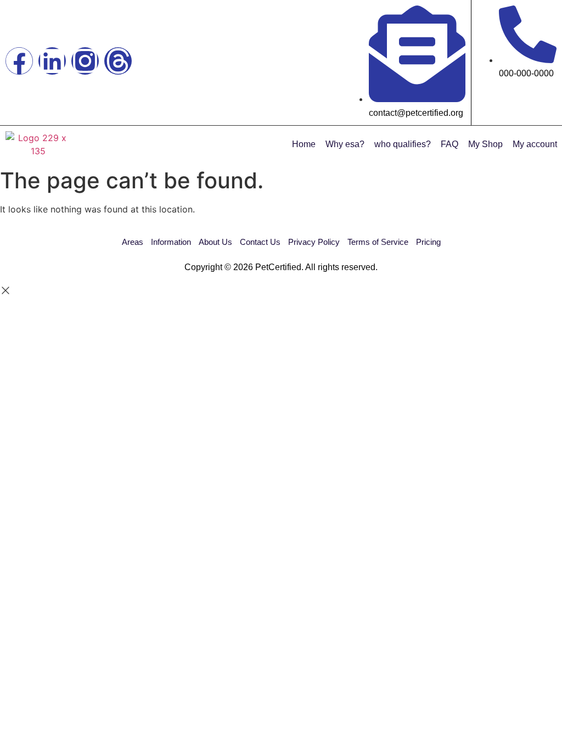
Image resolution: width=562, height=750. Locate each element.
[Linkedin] (52, 61)
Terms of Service (377, 242)
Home (304, 144)
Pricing (428, 242)
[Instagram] (85, 61)
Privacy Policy (314, 242)
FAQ (449, 144)
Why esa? (344, 144)
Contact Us (260, 242)
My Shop (485, 144)
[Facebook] (19, 61)
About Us (215, 242)
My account (535, 144)
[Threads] (118, 61)
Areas (132, 242)
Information (171, 242)
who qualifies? (402, 144)
